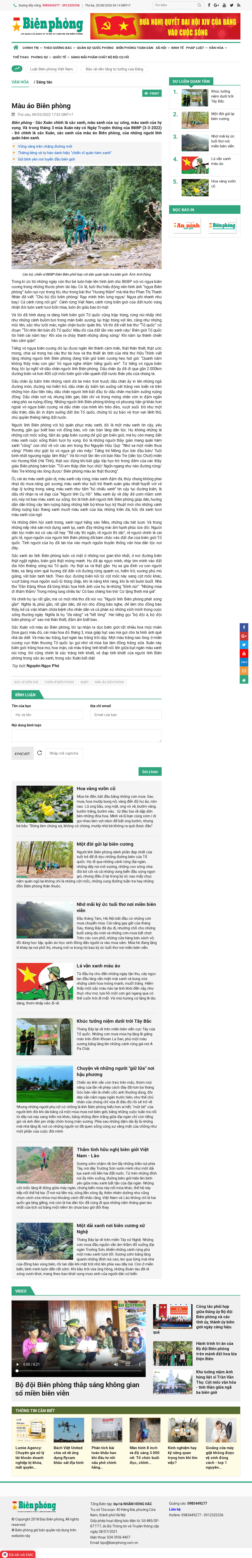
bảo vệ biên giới (26, 682)
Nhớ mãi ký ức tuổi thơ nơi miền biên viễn (223, 141)
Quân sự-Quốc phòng (95, 48)
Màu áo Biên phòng (41, 106)
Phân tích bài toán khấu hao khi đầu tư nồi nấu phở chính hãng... (104, 1458)
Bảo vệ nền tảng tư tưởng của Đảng (114, 69)
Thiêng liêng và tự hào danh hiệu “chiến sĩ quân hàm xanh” (64, 153)
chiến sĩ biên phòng (59, 682)
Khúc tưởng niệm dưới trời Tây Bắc (114, 1021)
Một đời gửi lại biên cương (105, 844)
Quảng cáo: (188, 1503)
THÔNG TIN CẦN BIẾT (35, 1410)
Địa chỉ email (100, 706)
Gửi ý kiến (150, 772)
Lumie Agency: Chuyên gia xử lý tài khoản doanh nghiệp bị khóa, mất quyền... (30, 1458)
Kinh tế (177, 48)
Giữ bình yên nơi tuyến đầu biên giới (46, 159)
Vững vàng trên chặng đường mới (45, 146)
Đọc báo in (183, 210)
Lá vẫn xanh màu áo (98, 966)
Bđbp (84, 682)
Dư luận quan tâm (191, 81)
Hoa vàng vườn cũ (96, 788)
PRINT (154, 93)
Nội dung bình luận (26, 725)
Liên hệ (175, 1509)
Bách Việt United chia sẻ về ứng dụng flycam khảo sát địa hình (69, 1455)
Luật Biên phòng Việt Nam (51, 69)
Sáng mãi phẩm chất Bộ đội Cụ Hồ (100, 57)
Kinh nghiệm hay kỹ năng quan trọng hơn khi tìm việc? (182, 1455)
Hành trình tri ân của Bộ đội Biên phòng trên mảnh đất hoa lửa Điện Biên (216, 1351)
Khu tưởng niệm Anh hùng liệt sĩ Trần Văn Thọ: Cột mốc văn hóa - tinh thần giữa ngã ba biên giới (216, 1382)
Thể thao (21, 57)
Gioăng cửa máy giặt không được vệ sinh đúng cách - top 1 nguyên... (220, 1458)
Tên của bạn (21, 706)
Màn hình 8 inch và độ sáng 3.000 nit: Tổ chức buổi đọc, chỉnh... (144, 1455)
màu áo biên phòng (109, 682)
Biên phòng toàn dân (134, 48)
